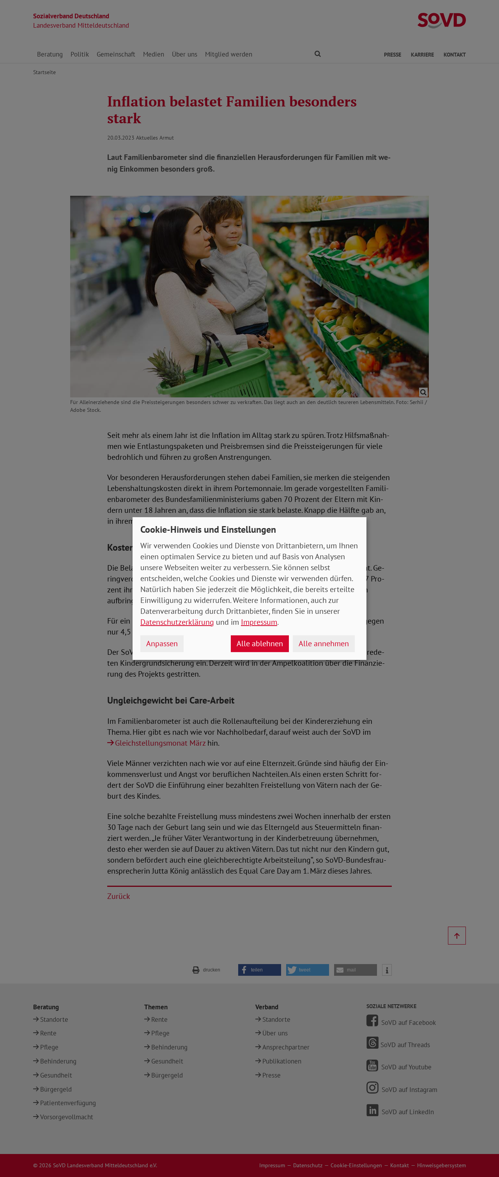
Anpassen (162, 643)
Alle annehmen (324, 643)
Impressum (259, 622)
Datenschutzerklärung (177, 622)
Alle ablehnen (260, 643)
